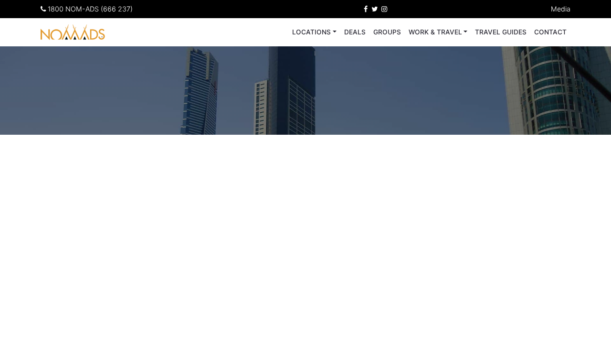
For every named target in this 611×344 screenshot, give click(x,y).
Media (560, 9)
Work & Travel (435, 32)
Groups (387, 32)
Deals (355, 32)
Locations (311, 32)
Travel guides (501, 32)
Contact (550, 32)
